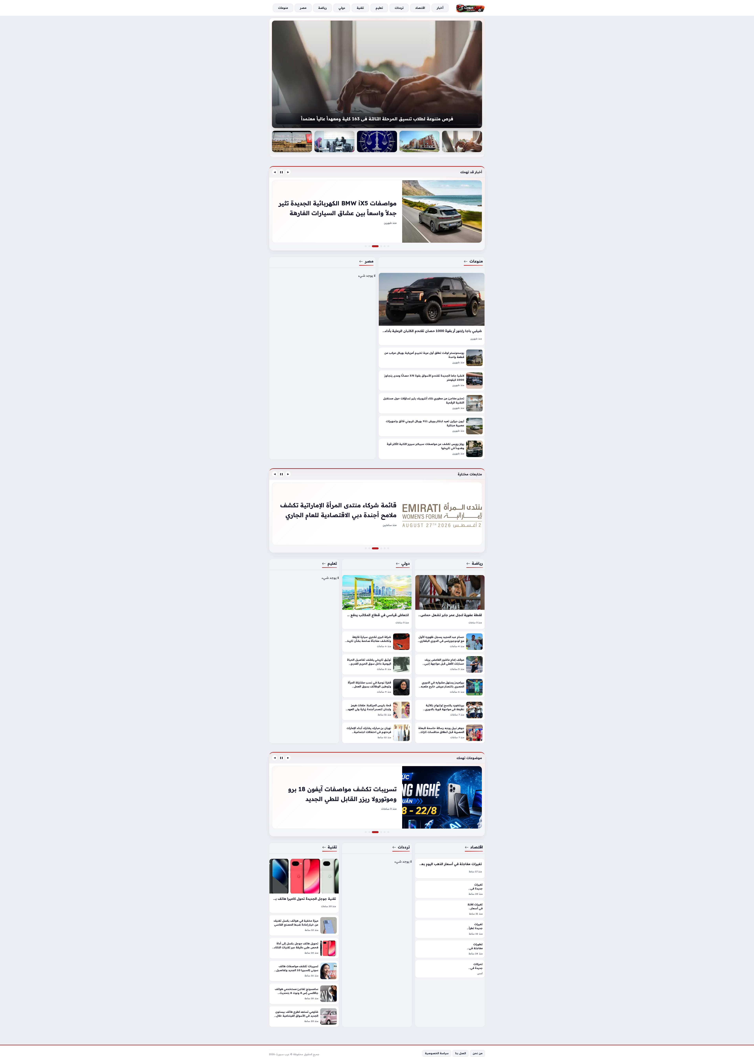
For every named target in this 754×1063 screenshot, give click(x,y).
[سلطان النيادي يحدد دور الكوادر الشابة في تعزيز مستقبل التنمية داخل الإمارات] (381, 548)
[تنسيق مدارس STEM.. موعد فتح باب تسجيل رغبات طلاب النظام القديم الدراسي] (377, 141)
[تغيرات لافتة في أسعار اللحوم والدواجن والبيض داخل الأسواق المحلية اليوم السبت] (450, 909)
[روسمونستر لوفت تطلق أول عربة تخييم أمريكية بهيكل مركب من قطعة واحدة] (432, 358)
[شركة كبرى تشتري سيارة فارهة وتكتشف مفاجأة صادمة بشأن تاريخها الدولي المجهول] (377, 641)
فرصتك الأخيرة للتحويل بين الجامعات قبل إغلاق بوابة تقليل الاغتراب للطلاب (377, 119)
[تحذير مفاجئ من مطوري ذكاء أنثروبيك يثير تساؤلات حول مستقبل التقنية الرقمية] (432, 403)
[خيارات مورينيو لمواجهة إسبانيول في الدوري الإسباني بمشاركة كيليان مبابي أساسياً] (377, 513)
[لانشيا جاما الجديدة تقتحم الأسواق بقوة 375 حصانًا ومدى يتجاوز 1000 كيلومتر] (432, 380)
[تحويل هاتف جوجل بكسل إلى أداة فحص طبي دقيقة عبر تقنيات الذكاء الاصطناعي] (304, 948)
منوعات (476, 261)
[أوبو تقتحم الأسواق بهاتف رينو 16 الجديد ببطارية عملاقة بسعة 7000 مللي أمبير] (377, 797)
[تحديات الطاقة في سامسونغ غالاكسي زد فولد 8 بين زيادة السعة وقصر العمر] (366, 832)
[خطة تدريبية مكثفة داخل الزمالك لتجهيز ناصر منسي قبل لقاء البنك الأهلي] (385, 548)
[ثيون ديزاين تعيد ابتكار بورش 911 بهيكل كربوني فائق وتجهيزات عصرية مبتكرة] (432, 426)
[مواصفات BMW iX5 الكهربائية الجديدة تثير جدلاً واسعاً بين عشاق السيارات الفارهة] (378, 246)
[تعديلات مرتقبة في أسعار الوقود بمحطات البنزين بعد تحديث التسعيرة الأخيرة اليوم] (385, 832)
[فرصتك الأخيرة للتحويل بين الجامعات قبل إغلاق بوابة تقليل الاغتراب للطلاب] (377, 74)
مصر (369, 261)
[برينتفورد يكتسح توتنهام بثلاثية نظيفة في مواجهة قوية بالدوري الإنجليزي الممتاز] (450, 710)
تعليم (332, 563)
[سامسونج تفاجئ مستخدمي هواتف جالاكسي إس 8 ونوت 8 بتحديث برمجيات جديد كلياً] (304, 993)
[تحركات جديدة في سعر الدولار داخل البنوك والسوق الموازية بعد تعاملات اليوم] (450, 969)
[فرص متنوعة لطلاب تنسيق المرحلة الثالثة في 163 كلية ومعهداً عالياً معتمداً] (292, 141)
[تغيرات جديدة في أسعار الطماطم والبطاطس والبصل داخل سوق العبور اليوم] (450, 889)
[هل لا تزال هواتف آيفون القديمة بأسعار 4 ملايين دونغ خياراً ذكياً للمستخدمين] (381, 832)
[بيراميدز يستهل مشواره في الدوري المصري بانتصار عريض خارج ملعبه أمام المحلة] (450, 687)
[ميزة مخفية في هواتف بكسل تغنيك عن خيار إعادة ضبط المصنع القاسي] (304, 925)
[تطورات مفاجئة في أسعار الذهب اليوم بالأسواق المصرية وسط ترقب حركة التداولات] (450, 949)
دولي (406, 563)
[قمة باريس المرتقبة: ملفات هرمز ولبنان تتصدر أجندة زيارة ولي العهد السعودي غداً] (377, 710)
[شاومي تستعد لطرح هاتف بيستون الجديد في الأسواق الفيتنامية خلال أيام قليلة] (304, 1016)
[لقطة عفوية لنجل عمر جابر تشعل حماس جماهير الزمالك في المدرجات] (450, 602)
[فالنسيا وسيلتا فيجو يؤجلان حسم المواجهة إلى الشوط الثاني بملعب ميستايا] (388, 548)
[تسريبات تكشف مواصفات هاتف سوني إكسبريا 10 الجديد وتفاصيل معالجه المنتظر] (304, 971)
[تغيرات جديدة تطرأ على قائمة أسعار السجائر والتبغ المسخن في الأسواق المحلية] (450, 929)
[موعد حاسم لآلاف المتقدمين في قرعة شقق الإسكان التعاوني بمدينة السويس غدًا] (462, 141)
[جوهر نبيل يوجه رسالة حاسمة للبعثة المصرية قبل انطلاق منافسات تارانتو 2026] (450, 733)
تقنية (332, 847)
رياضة (477, 563)
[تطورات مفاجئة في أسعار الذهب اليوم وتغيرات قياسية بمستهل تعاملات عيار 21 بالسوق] (388, 832)
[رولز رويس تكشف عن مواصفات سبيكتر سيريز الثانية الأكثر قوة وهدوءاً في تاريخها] (432, 449)
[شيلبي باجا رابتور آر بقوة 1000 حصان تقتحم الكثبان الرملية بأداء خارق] (432, 309)
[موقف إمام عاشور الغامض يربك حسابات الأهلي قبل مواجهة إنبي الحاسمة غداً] (450, 664)
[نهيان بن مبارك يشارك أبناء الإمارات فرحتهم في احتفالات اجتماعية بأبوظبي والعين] (377, 733)
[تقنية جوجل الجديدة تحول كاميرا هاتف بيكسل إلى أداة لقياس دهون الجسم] (304, 886)
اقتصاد (476, 847)
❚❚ (281, 172)
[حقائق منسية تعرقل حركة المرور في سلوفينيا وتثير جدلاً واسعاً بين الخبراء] (381, 246)
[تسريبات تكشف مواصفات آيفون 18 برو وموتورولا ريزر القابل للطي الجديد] (378, 832)
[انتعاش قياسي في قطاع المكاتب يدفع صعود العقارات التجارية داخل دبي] (377, 602)
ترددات (404, 847)
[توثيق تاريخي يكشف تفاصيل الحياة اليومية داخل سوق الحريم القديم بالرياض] (377, 664)
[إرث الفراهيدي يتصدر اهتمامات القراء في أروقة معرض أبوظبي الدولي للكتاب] (366, 548)
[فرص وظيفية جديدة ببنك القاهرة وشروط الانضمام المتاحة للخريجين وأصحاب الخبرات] (334, 141)
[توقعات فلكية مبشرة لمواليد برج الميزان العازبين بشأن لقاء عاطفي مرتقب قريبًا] (419, 141)
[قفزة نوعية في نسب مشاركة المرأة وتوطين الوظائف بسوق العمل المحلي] (377, 687)
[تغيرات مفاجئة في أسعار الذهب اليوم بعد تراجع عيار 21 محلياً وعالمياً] (450, 868)
